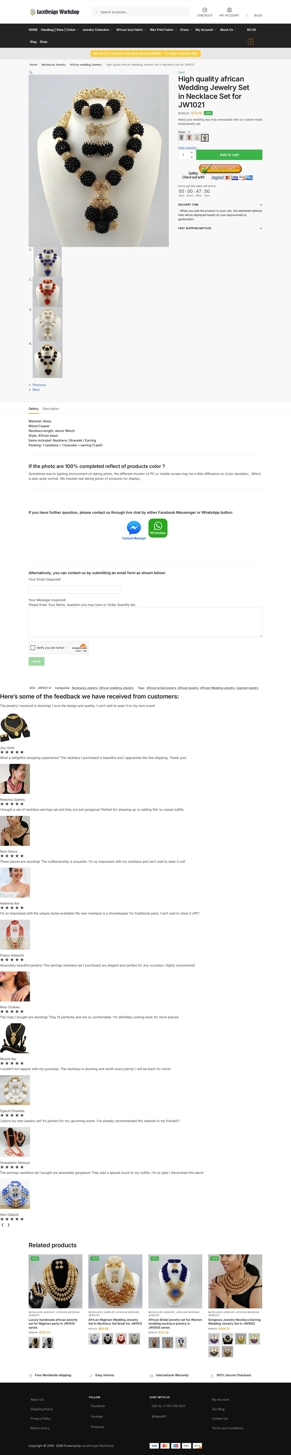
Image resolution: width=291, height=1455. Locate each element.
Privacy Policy (41, 1417)
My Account (220, 1398)
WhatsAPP (159, 1415)
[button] (254, 36)
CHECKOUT (205, 15)
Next (36, 390)
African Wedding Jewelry (217, 688)
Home (33, 64)
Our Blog (218, 1408)
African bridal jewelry (161, 688)
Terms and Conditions (227, 1427)
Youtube (97, 1415)
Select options (55, 1353)
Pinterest (97, 1426)
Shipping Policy (42, 1408)
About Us (37, 1398)
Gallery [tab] (34, 409)
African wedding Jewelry (86, 64)
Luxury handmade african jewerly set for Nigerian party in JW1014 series (53, 1323)
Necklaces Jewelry (53, 64)
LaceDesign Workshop (98, 1446)
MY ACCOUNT (229, 15)
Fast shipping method (194, 228)
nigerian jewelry (247, 688)
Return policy (40, 1427)
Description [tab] (51, 409)
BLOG (258, 15)
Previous (39, 385)
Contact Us (220, 1417)
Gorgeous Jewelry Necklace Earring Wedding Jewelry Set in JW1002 (234, 1322)
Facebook (98, 1405)
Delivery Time (188, 204)
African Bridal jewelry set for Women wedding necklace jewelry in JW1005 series (175, 1323)
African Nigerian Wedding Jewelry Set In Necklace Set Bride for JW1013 (115, 1322)
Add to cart (229, 155)
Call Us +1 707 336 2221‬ (168, 1405)
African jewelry (188, 688)
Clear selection (187, 147)
